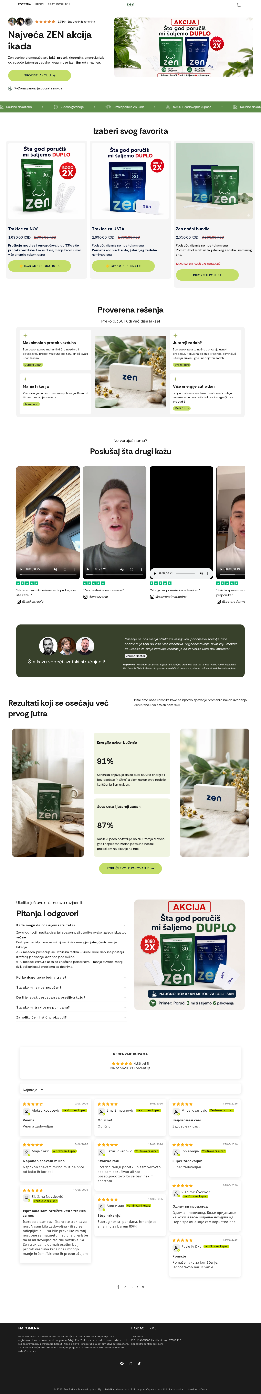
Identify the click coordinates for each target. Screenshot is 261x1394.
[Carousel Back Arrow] (25, 535)
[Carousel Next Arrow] (235, 535)
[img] (33, 1104)
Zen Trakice (70, 1389)
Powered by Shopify (89, 1389)
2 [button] (125, 1287)
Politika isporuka (173, 1389)
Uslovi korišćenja (197, 1389)
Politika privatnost (116, 1389)
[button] (137, 1286)
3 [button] (132, 1287)
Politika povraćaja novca (145, 1389)
